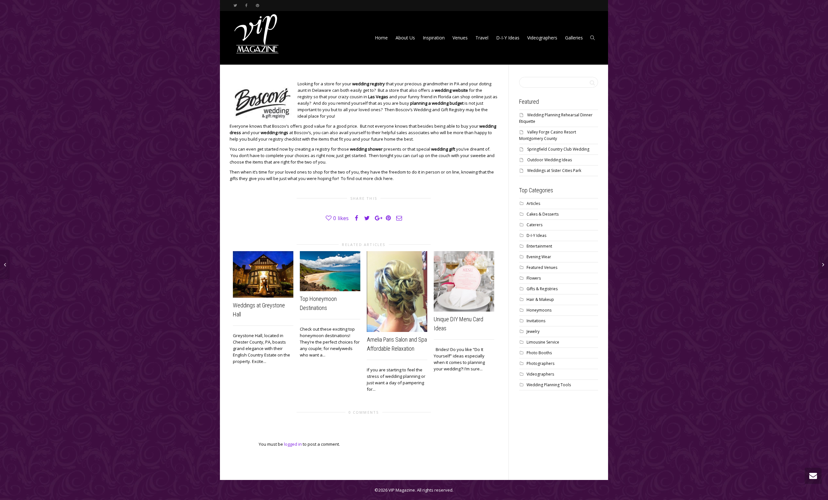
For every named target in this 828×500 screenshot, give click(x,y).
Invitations (536, 321)
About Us (405, 38)
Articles (533, 203)
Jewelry (533, 331)
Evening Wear (539, 257)
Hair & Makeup (540, 299)
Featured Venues (542, 267)
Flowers (534, 278)
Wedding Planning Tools (549, 385)
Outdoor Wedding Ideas (549, 160)
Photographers (540, 363)
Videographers (542, 38)
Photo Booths (539, 353)
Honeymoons (539, 310)
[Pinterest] (257, 5)
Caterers (534, 225)
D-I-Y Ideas (507, 38)
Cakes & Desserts (543, 214)
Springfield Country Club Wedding (558, 149)
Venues (460, 38)
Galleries (574, 38)
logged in (293, 444)
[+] (263, 274)
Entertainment (539, 246)
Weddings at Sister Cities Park (554, 170)
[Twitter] (235, 5)
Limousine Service (543, 342)
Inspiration (434, 38)
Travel (481, 38)
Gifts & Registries (542, 289)
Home (381, 38)
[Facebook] (246, 5)
